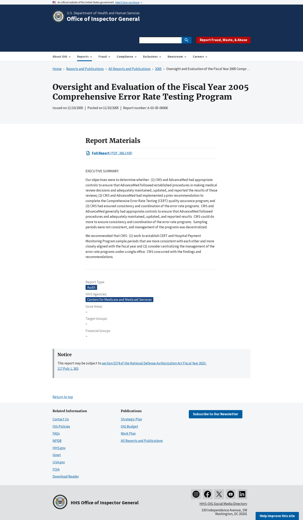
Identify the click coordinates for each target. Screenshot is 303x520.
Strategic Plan (131, 419)
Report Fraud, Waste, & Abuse (223, 40)
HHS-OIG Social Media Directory (223, 503)
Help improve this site (277, 516)
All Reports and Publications (142, 440)
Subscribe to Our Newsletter (215, 414)
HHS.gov (59, 448)
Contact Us (61, 419)
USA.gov (59, 462)
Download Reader (66, 476)
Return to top (63, 397)
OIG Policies (61, 426)
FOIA (56, 469)
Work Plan (128, 433)
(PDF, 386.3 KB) (112, 153)
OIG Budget (129, 426)
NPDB (57, 440)
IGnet (57, 455)
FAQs (56, 433)
